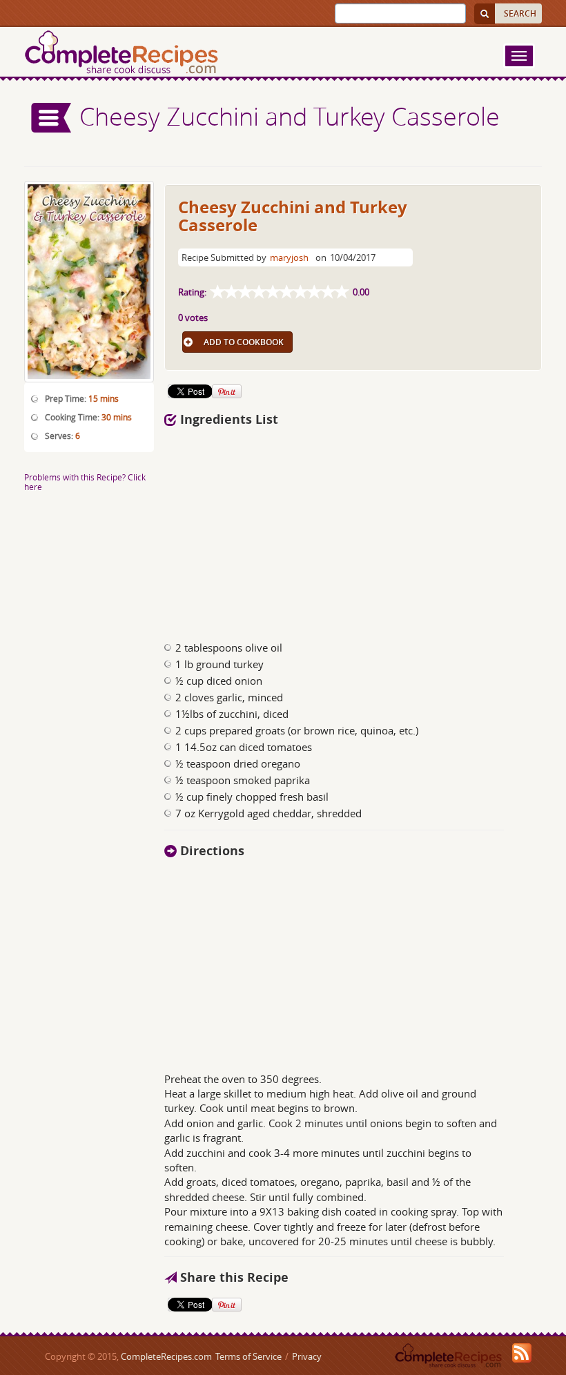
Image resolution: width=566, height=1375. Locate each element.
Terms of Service (248, 1356)
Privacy (307, 1356)
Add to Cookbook (244, 342)
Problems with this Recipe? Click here (85, 481)
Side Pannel (51, 117)
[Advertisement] (302, 530)
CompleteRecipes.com (166, 1356)
